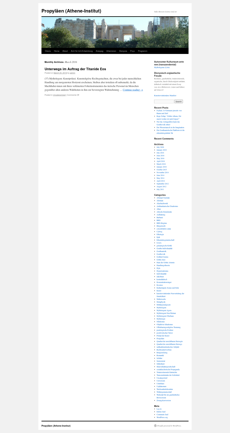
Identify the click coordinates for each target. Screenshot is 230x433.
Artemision (111, 50)
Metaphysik (161, 302)
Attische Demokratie (164, 211)
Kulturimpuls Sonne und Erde (168, 287)
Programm (142, 50)
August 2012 (161, 186)
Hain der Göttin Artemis (166, 262)
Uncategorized (59, 95)
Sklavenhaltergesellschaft (166, 366)
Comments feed (162, 414)
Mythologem (161, 307)
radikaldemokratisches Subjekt (168, 347)
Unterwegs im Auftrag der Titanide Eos (75, 68)
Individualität (161, 273)
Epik (158, 237)
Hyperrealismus (162, 271)
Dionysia (123, 50)
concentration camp (164, 228)
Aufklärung (161, 214)
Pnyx (132, 50)
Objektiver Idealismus (165, 324)
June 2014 (160, 175)
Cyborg (159, 231)
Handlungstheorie (163, 265)
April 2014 (161, 181)
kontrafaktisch (162, 279)
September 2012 (163, 183)
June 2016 (160, 155)
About (65, 50)
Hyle (158, 268)
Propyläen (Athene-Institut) (71, 10)
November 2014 (163, 172)
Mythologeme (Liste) (162, 67)
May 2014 (160, 178)
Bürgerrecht (161, 226)
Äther (159, 209)
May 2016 (160, 158)
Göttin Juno (161, 259)
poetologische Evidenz (165, 330)
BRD (159, 220)
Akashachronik (162, 203)
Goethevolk (161, 254)
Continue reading (133, 89)
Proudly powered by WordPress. (169, 425)
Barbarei (160, 217)
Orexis (48, 50)
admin (72, 72)
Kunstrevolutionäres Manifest (165, 95)
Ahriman (160, 200)
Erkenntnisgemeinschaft (165, 240)
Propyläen (160, 338)
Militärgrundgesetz (164, 304)
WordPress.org (162, 417)
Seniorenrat (161, 361)
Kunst (159, 290)
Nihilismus (161, 321)
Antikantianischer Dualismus (167, 206)
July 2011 (160, 189)
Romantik (160, 355)
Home (56, 50)
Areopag (99, 50)
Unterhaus (160, 383)
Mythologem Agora (164, 310)
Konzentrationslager (164, 282)
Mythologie (161, 318)
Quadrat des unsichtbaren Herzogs (169, 344)
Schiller (159, 358)
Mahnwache (161, 299)
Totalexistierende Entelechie (167, 372)
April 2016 (161, 161)
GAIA (159, 242)
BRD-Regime (162, 223)
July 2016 (160, 152)
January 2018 (162, 150)
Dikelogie (160, 234)
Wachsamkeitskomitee (165, 389)
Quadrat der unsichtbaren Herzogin (170, 341)
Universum (161, 380)
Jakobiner (160, 276)
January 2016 (162, 166)
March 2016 (161, 164)
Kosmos (160, 285)
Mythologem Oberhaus (165, 316)
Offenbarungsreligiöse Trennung (169, 327)
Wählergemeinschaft (164, 392)
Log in (159, 409)
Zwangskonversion (164, 400)
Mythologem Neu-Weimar (166, 313)
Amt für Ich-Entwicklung (82, 50)
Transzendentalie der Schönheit (168, 375)
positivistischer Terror (165, 333)
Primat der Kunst (163, 335)
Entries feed (161, 411)
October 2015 (162, 169)
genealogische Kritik (164, 245)
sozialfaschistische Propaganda (168, 369)
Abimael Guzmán (163, 197)
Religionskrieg (162, 352)
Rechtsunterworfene (164, 349)
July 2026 (160, 147)
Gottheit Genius (162, 257)
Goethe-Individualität (164, 248)
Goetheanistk (161, 251)
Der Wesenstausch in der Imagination (170, 127)
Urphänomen (161, 386)
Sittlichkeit (160, 363)
